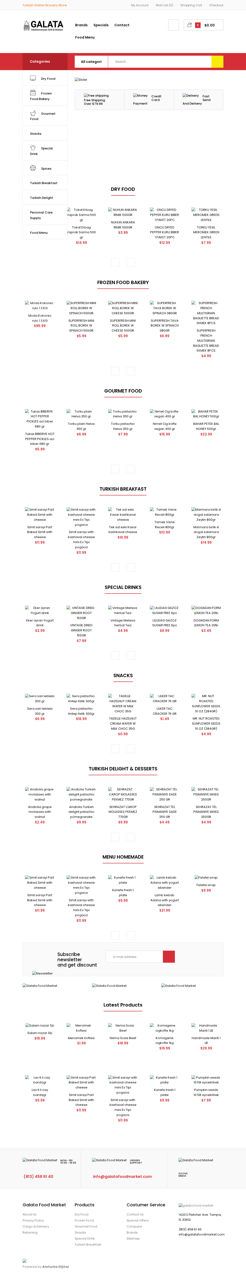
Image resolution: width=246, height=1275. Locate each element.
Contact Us (135, 1214)
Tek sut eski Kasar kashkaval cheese (123, 529)
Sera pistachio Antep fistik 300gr (81, 711)
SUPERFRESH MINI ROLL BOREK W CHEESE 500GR (123, 325)
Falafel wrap (206, 885)
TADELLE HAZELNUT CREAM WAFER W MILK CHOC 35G (123, 723)
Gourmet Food (86, 1226)
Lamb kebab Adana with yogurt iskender (164, 900)
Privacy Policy (33, 1220)
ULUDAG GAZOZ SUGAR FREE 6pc (164, 623)
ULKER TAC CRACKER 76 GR (165, 711)
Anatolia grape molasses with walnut (40, 812)
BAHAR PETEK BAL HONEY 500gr (206, 426)
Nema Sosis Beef (123, 1038)
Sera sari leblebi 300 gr (40, 711)
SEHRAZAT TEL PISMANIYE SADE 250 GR (165, 812)
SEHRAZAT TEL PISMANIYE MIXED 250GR (206, 812)
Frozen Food (84, 1220)
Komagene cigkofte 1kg (164, 1040)
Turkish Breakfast (88, 1244)
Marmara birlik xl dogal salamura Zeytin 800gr (206, 532)
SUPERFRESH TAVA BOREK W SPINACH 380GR (165, 325)
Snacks (80, 1232)
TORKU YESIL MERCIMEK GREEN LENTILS (206, 232)
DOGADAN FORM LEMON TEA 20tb (206, 623)
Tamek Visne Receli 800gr (164, 524)
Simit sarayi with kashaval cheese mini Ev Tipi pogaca (81, 539)
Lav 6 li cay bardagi (40, 1092)
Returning (30, 1232)
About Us (30, 1214)
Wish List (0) (164, 5)
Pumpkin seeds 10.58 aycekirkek (206, 1092)
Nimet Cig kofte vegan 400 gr (165, 426)
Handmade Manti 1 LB (206, 1040)
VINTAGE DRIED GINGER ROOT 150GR (81, 630)
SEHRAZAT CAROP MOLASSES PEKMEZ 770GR (123, 812)
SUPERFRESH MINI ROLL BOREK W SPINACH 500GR (81, 325)
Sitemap (133, 1238)
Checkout (216, 5)
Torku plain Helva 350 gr (81, 426)
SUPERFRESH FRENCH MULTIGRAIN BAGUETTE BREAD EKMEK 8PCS (206, 340)
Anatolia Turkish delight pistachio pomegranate (81, 812)
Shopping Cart (191, 5)
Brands (132, 1232)
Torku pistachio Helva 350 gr (123, 426)
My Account (139, 5)
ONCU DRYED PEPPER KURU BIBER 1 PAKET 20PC (164, 232)
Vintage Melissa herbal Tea (123, 623)
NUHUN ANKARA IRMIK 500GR (123, 225)
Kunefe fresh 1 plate (123, 892)
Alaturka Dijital (55, 1266)
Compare (134, 1226)
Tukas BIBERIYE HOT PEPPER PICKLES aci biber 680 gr (40, 439)
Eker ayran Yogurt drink (40, 623)
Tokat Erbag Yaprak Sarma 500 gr (81, 232)
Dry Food (81, 1214)
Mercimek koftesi (81, 1038)
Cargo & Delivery (36, 1226)
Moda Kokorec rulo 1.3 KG (39, 318)
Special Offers (138, 1220)
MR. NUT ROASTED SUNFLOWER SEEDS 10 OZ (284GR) (206, 723)
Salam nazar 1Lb (39, 1033)
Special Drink (85, 1238)
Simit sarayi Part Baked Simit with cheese (39, 532)
